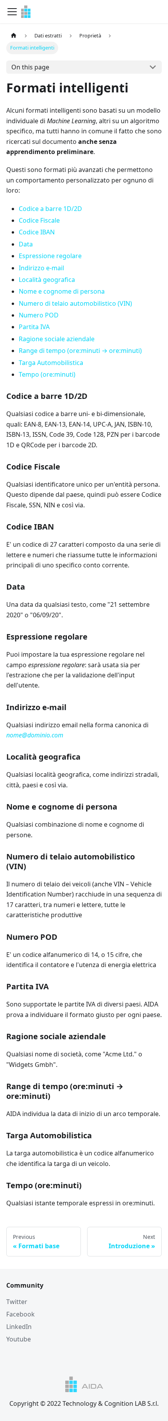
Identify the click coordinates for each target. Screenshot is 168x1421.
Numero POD (39, 315)
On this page (30, 67)
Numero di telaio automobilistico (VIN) (75, 303)
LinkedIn (19, 1326)
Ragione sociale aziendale (57, 339)
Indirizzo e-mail (41, 268)
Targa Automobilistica (51, 362)
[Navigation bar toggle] (12, 12)
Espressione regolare (50, 256)
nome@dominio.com (34, 735)
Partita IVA (34, 326)
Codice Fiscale (39, 220)
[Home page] (13, 36)
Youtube (18, 1339)
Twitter (16, 1301)
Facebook (20, 1314)
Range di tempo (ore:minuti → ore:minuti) (80, 350)
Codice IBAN (37, 232)
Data (26, 244)
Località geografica (47, 279)
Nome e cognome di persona (62, 291)
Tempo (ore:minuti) (47, 374)
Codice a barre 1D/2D (50, 208)
